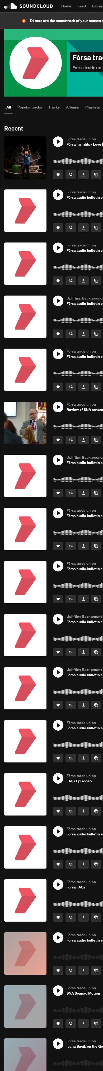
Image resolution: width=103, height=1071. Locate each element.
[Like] (58, 174)
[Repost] (70, 174)
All (8, 107)
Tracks (54, 107)
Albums (72, 107)
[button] (58, 141)
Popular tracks (29, 107)
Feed (82, 6)
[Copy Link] (96, 174)
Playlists (92, 107)
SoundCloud (28, 6)
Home (66, 6)
